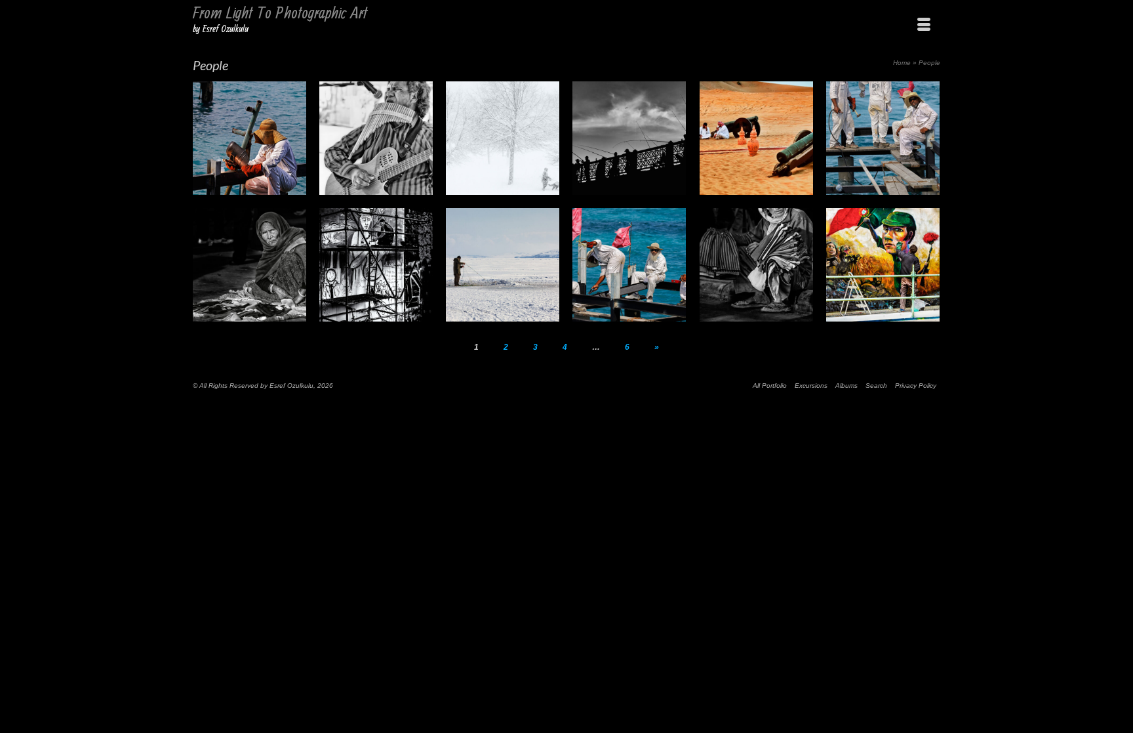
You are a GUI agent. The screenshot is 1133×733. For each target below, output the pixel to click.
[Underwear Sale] (756, 265)
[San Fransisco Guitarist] (376, 138)
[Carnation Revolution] (883, 265)
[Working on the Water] (883, 138)
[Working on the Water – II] (629, 265)
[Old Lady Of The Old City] (249, 265)
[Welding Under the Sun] (249, 138)
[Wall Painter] (376, 265)
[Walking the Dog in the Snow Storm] (502, 138)
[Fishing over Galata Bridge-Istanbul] (629, 138)
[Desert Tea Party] (756, 138)
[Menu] (923, 25)
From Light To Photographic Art (280, 13)
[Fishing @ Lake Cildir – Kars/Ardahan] (502, 265)
